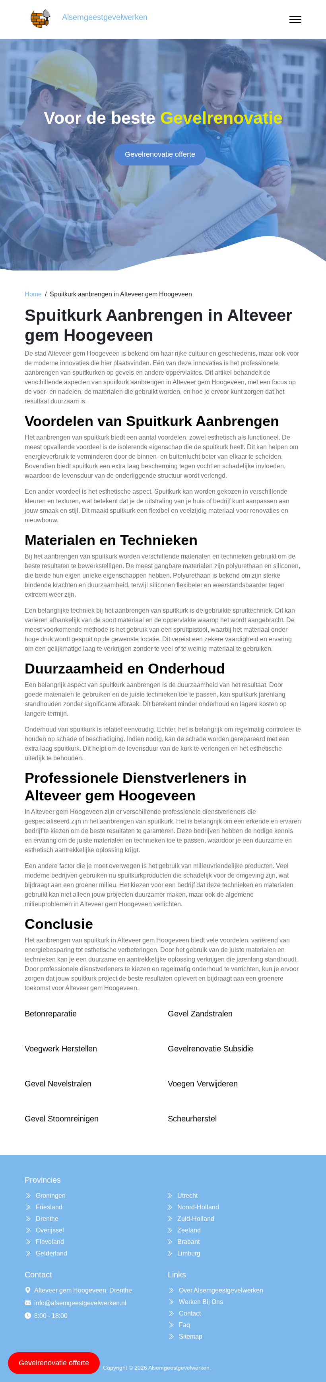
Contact (189, 1313)
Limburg (188, 1253)
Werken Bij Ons (200, 1301)
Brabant (188, 1241)
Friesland (48, 1207)
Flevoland (49, 1241)
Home (33, 294)
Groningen (50, 1195)
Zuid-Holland (195, 1218)
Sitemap (189, 1336)
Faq (183, 1325)
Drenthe (46, 1218)
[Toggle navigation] (295, 20)
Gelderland (50, 1253)
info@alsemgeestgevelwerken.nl (80, 1303)
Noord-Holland (197, 1207)
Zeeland (188, 1230)
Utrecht (187, 1195)
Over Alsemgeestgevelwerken (220, 1290)
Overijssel (49, 1230)
